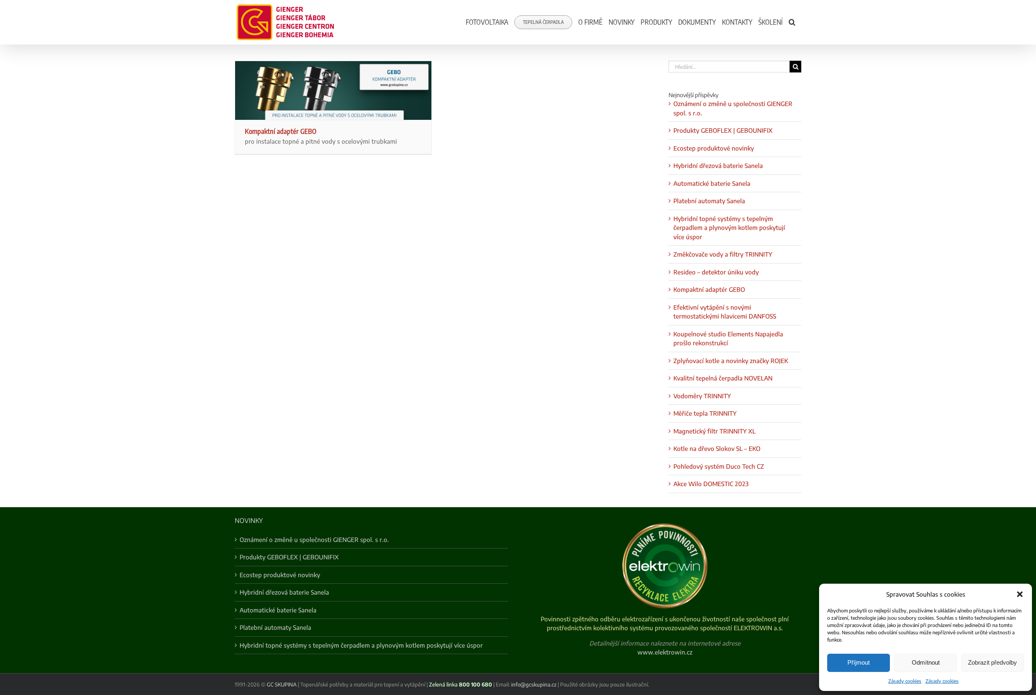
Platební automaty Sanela (709, 200)
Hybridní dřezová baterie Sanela (718, 165)
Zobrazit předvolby (992, 662)
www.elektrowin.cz (664, 652)
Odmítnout (926, 662)
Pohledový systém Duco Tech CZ (718, 466)
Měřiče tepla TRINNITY (705, 413)
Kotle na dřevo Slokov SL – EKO (716, 448)
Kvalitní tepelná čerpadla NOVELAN (723, 378)
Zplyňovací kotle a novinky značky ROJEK (730, 360)
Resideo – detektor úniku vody (716, 272)
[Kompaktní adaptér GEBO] (333, 90)
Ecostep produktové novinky (713, 148)
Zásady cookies (904, 681)
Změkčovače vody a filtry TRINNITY (722, 254)
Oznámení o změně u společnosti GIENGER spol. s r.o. (314, 539)
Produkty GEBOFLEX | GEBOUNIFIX (723, 130)
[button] (1020, 594)
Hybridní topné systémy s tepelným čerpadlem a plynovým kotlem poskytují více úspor (729, 227)
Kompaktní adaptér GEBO (280, 131)
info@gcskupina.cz (533, 684)
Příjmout (858, 662)
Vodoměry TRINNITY (702, 396)
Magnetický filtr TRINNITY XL (714, 431)
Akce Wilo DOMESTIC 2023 (711, 483)
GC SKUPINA (282, 684)
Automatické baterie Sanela (711, 183)
